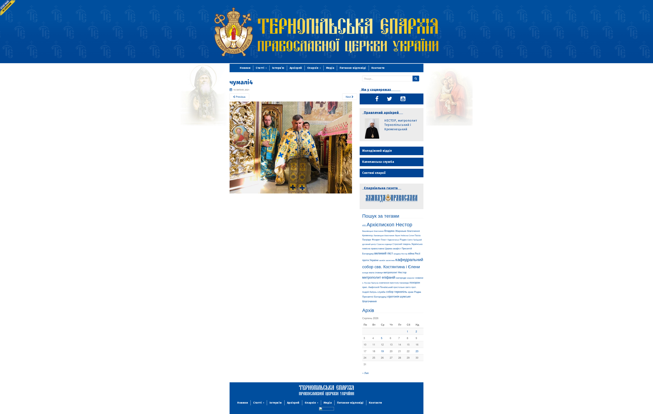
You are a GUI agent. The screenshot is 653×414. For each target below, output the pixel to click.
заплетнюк (390, 260)
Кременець (367, 235)
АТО (364, 225)
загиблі (382, 260)
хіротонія (393, 296)
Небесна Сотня (407, 235)
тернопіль (400, 292)
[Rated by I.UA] (326, 409)
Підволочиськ (393, 239)
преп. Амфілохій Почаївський (377, 287)
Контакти (378, 67)
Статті (260, 67)
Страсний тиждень (401, 244)
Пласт (384, 239)
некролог (411, 277)
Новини (245, 67)
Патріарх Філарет (371, 239)
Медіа (330, 67)
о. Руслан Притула (370, 283)
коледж (365, 272)
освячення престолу (389, 282)
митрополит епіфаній (378, 277)
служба (381, 291)
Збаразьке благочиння (407, 230)
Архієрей (296, 67)
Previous (240, 96)
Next (349, 96)
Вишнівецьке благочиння (373, 231)
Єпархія (313, 67)
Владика (389, 230)
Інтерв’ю (278, 67)
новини (419, 277)
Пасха (418, 235)
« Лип (365, 373)
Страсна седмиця (384, 244)
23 (417, 351)
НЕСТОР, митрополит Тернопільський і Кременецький (400, 125)
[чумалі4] (291, 147)
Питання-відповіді (353, 67)
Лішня (397, 235)
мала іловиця (376, 272)
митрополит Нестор (394, 272)
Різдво (403, 239)
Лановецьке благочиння (384, 235)
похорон (414, 282)
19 (382, 351)
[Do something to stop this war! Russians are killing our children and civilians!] (7, 7)
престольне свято (402, 287)
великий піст (383, 253)
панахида (404, 282)
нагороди (401, 277)
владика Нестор (400, 253)
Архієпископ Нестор (389, 224)
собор (390, 291)
